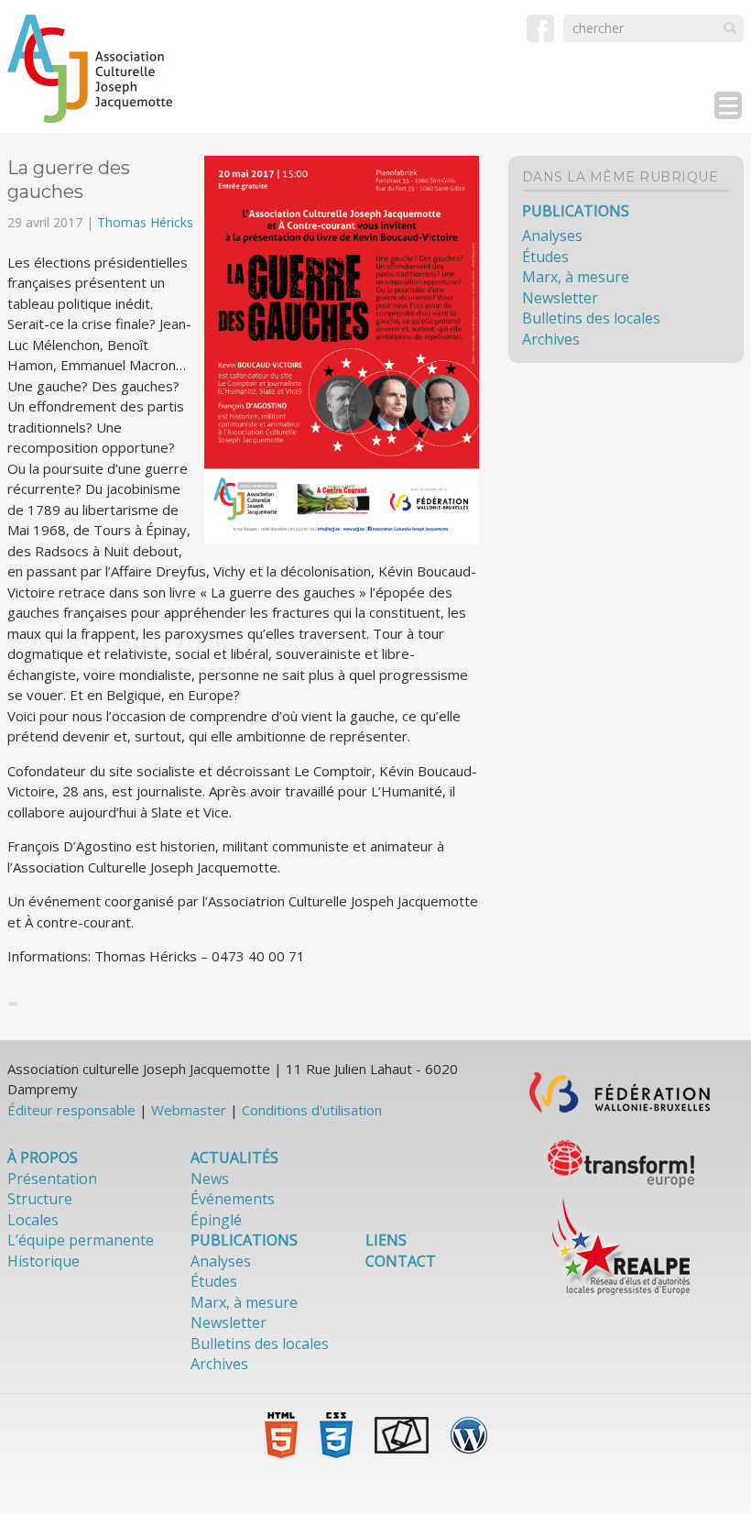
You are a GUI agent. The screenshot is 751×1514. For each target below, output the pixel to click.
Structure (39, 1199)
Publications (575, 211)
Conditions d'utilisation (312, 1110)
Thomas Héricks (145, 222)
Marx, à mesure (575, 277)
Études (545, 257)
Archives (551, 339)
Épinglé (216, 1220)
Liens (386, 1240)
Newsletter (560, 298)
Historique (43, 1261)
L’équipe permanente (80, 1240)
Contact (400, 1261)
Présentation (52, 1178)
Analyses (552, 235)
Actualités (234, 1157)
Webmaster (188, 1110)
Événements (232, 1199)
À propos (42, 1157)
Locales (33, 1220)
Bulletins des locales (591, 318)
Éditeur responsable (71, 1110)
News (209, 1178)
